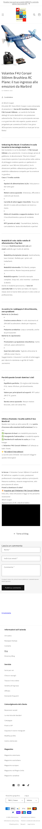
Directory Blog (9, 656)
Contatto (7, 646)
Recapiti (23, 824)
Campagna (8, 720)
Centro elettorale (10, 741)
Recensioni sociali (10, 710)
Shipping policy (14, 824)
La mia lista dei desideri (13, 715)
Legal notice (31, 824)
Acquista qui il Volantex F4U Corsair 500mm (21, 490)
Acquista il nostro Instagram (14, 731)
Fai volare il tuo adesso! (13, 451)
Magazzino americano (12, 755)
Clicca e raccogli (10, 675)
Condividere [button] (8, 97)
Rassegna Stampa (10, 641)
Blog (6, 651)
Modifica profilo (10, 736)
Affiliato (7, 691)
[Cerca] (34, 14)
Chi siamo (8, 636)
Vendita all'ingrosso (11, 686)
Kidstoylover (14, 817)
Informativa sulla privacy (11, 821)
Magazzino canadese (11, 776)
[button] (2, 14)
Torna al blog (22, 533)
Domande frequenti (11, 696)
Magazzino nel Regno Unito (14, 770)
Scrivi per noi (9, 670)
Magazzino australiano (12, 760)
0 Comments (6, 613)
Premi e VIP (8, 726)
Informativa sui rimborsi (28, 817)
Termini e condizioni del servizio (30, 821)
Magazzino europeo (11, 765)
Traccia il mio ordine (11, 681)
